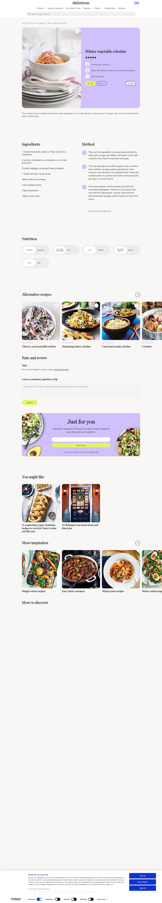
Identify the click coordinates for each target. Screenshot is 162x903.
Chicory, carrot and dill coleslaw (39, 346)
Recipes (40, 8)
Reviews (121, 8)
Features (87, 8)
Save (91, 83)
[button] (137, 294)
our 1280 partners (40, 877)
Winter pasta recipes (113, 591)
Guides (97, 8)
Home (24, 23)
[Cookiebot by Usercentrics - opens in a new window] (16, 899)
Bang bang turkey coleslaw (76, 346)
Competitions (109, 8)
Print (103, 83)
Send (132, 83)
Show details (101, 899)
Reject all (143, 888)
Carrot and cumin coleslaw (116, 346)
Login (136, 3)
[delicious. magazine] (81, 2)
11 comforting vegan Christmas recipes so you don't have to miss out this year (39, 528)
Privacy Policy (94, 452)
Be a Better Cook (73, 8)
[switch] (57, 899)
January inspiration (55, 8)
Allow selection (143, 882)
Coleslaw (41, 23)
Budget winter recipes (34, 591)
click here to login (61, 369)
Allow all (142, 876)
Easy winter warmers (73, 591)
